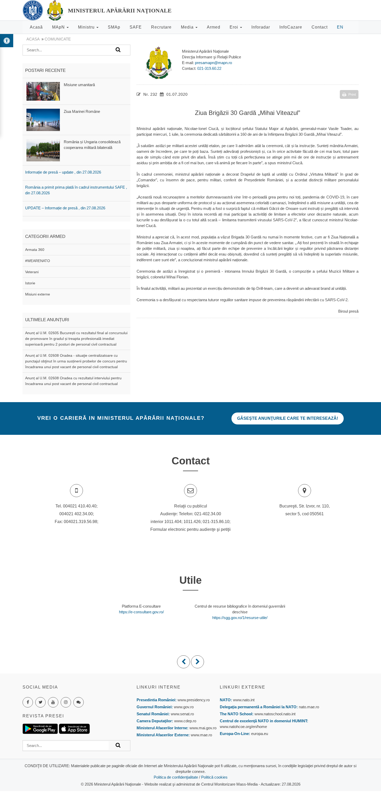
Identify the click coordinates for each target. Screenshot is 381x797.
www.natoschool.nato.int (275, 714)
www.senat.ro (182, 714)
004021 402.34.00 (76, 514)
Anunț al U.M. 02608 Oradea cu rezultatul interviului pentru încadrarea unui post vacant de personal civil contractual (73, 381)
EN (340, 27)
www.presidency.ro (194, 700)
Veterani (32, 272)
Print (352, 94)
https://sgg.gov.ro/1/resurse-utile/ (239, 617)
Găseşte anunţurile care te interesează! (287, 418)
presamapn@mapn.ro (213, 62)
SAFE (136, 27)
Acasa (32, 39)
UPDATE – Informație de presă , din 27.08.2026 (65, 208)
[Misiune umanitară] (43, 91)
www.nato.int (244, 700)
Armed (213, 27)
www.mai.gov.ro (202, 728)
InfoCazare (290, 27)
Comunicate (58, 39)
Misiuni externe (37, 294)
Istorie (30, 283)
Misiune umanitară (79, 85)
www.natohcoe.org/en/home (243, 726)
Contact (320, 27)
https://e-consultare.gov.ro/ (141, 612)
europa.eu (259, 733)
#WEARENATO (37, 261)
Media (188, 27)
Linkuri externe (242, 687)
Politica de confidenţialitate (176, 777)
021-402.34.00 (207, 514)
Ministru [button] (87, 27)
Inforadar (260, 27)
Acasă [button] (36, 27)
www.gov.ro (184, 707)
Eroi (234, 27)
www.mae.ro (201, 735)
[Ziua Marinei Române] (43, 119)
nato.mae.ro (309, 707)
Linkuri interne (159, 687)
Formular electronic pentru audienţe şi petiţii (190, 529)
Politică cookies (214, 777)
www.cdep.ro (184, 721)
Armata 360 (34, 250)
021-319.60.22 (209, 68)
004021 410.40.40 (79, 506)
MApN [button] (59, 27)
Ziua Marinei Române (82, 111)
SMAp (114, 27)
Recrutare (161, 27)
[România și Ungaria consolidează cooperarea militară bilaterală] (43, 150)
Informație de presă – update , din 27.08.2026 (63, 172)
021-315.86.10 (216, 521)
